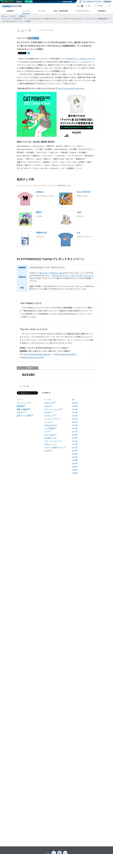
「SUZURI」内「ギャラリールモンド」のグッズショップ (72, 275)
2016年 (75, 435)
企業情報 (10, 11)
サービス (41, 11)
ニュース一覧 (23, 386)
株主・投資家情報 (61, 11)
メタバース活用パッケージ (55, 447)
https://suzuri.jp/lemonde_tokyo (71, 88)
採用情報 (101, 11)
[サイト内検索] (110, 6)
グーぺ (47, 431)
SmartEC (48, 451)
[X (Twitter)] (78, 6)
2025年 (75, 406)
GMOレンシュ (50, 444)
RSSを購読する (46, 392)
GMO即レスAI (50, 438)
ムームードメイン (52, 419)
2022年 (75, 416)
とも (78, 232)
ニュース (25, 11)
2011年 (75, 451)
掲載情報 (21, 406)
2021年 (75, 419)
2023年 (75, 412)
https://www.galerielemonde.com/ (37, 354)
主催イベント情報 (25, 416)
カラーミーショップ (53, 409)
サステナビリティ (83, 11)
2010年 (75, 454)
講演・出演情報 (24, 409)
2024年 (75, 409)
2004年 (75, 473)
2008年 (75, 460)
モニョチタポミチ (84, 192)
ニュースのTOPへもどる (44, 30)
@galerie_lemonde (58, 273)
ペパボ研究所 (50, 428)
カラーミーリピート (53, 441)
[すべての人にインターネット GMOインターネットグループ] (97, 1)
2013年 (75, 444)
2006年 (75, 466)
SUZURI (36, 38)
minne (48, 406)
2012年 (75, 447)
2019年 (75, 425)
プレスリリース (24, 403)
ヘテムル (48, 422)
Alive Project (50, 435)
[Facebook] (82, 6)
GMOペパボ (50, 403)
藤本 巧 (39, 212)
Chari (79, 212)
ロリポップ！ (50, 416)
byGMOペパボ (79, 59)
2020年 (75, 422)
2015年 (75, 438)
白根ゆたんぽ (41, 232)
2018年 (75, 428)
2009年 (75, 457)
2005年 (75, 470)
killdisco (39, 192)
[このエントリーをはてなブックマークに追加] (28, 53)
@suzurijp (43, 273)
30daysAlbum (50, 425)
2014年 (75, 441)
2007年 (75, 463)
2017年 (75, 431)
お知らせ (30, 38)
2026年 (75, 403)
